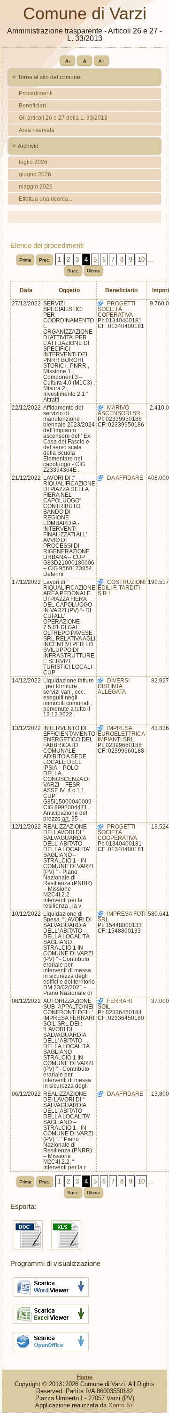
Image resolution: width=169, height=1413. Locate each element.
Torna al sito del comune (49, 77)
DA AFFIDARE (125, 478)
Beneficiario (121, 290)
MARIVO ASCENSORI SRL (121, 410)
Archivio (28, 146)
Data (26, 290)
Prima (25, 260)
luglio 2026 (33, 162)
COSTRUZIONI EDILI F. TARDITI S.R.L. (122, 587)
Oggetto (69, 290)
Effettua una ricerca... (45, 199)
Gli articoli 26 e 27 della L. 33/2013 (63, 118)
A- (67, 61)
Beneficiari (32, 105)
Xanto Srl (121, 1405)
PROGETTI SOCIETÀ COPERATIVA (116, 309)
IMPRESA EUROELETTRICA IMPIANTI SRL (121, 733)
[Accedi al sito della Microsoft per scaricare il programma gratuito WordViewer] (51, 1297)
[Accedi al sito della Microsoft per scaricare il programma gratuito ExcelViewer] (51, 1325)
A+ (102, 61)
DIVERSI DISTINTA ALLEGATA (114, 686)
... (150, 259)
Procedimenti (36, 93)
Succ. (73, 270)
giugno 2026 (35, 174)
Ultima (93, 270)
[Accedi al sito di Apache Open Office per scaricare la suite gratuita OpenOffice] (51, 1352)
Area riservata (36, 130)
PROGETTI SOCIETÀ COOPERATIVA (117, 832)
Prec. (44, 260)
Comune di (84, 13)
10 (141, 259)
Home (84, 1376)
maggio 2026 (36, 186)
